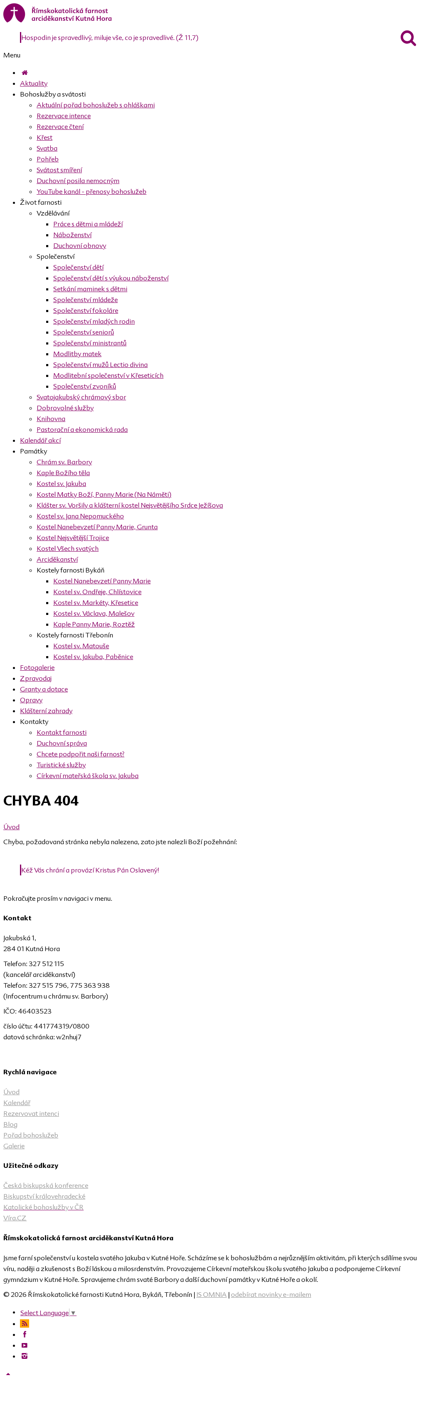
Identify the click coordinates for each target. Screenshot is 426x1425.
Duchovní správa (62, 743)
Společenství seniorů (83, 332)
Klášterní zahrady (46, 710)
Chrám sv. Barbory (64, 462)
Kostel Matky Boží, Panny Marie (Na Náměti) (104, 494)
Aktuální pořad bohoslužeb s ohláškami (96, 105)
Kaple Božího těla (63, 472)
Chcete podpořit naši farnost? (80, 754)
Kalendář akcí (40, 440)
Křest (44, 137)
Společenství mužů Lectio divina (100, 364)
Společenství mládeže (85, 299)
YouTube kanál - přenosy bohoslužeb (91, 191)
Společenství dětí (78, 267)
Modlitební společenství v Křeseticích (108, 375)
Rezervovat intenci (31, 1113)
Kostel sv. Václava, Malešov (93, 613)
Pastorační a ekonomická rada (82, 429)
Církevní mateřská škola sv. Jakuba (88, 775)
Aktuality (33, 83)
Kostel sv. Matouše (81, 646)
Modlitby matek (77, 353)
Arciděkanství (57, 559)
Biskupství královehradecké (44, 1196)
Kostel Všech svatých (68, 548)
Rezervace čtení (60, 126)
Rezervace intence (64, 116)
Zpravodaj (36, 678)
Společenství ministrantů (89, 343)
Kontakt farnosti (62, 732)
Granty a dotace (44, 689)
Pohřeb (48, 159)
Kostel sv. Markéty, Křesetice (95, 602)
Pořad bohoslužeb (30, 1135)
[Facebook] (24, 1334)
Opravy (31, 700)
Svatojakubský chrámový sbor (81, 397)
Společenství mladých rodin (94, 321)
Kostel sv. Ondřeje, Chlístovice (97, 591)
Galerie (14, 1146)
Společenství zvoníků (84, 386)
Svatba (47, 148)
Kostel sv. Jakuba (61, 483)
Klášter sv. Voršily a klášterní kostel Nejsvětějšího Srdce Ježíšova (130, 505)
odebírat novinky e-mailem (271, 1294)
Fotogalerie (37, 667)
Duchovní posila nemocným (78, 180)
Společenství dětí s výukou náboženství (110, 278)
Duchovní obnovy (79, 245)
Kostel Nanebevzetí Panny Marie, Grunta (97, 527)
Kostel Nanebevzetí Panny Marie (102, 581)
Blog (10, 1124)
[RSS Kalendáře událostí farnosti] (24, 1323)
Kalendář (16, 1102)
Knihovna (51, 418)
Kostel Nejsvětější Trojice (73, 537)
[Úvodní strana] (24, 72)
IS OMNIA (211, 1294)
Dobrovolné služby (65, 408)
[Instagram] (24, 1356)
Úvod (11, 827)
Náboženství (72, 234)
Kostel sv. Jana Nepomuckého (80, 516)
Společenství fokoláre (85, 310)
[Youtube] (24, 1345)
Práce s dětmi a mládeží (88, 224)
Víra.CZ (15, 1218)
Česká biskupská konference (45, 1185)
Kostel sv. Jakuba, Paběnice (93, 656)
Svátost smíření (59, 170)
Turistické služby (61, 765)
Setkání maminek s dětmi (90, 289)
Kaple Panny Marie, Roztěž (94, 624)
